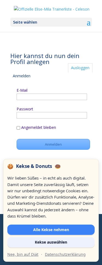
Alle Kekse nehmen (51, 229)
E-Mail (22, 90)
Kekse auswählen (51, 242)
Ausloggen (80, 67)
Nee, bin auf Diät (22, 254)
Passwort (25, 108)
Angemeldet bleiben (38, 127)
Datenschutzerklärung (65, 254)
